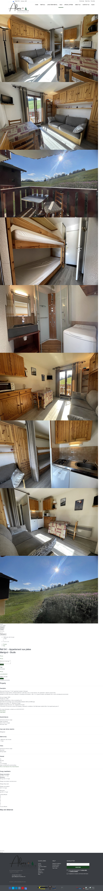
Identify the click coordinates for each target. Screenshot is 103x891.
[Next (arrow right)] (2, 852)
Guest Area (87, 1)
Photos (2, 627)
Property (5, 644)
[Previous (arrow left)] (0, 852)
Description (3, 634)
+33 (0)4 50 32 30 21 (17, 875)
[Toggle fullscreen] (2, 631)
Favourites (93, 1)
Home (36, 4)
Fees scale (54, 868)
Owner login (81, 1)
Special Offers (68, 4)
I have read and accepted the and (77, 871)
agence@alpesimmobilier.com (18, 876)
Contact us (86, 4)
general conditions (74, 871)
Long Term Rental (52, 4)
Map (4, 645)
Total (1, 667)
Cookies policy (55, 865)
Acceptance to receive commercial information (78, 873)
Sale (61, 4)
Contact (2, 664)
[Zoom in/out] (3, 631)
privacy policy (84, 870)
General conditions (56, 863)
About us (77, 4)
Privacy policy (55, 866)
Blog (93, 4)
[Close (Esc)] (0, 631)
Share (2, 629)
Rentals (42, 4)
